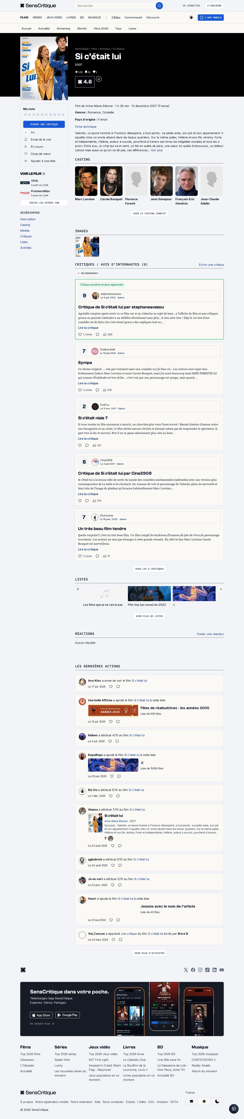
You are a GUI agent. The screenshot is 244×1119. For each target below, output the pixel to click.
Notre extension (81, 1102)
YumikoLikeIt (107, 349)
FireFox (104, 404)
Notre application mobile (51, 1102)
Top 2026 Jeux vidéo (103, 1054)
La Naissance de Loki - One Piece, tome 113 (172, 1067)
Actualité (26, 1071)
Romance (105, 49)
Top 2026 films (30, 1054)
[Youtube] (222, 971)
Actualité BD (165, 1075)
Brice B (183, 933)
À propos (26, 1102)
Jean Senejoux (161, 199)
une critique (129, 933)
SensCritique (82, 49)
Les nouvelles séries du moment (70, 1073)
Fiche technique (85, 126)
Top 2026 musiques (205, 1054)
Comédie (108, 112)
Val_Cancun (96, 933)
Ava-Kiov (94, 680)
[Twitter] (186, 971)
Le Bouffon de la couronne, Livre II (135, 1067)
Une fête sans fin (169, 1059)
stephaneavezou (111, 293)
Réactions (84, 633)
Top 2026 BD (166, 1054)
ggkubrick (95, 859)
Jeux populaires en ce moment (104, 1077)
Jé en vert (95, 879)
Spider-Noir (62, 1059)
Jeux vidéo (99, 1047)
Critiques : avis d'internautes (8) (111, 264)
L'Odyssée (27, 1065)
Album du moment (204, 1071)
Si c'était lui (119, 49)
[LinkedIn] (214, 971)
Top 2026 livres (133, 1054)
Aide (97, 1102)
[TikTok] (207, 971)
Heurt (92, 898)
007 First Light (98, 1059)
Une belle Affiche (100, 700)
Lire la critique (88, 327)
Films (94, 49)
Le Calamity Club (134, 1059)
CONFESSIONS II (204, 1059)
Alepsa (93, 809)
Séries (60, 1047)
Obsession (27, 1059)
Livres (129, 1047)
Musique (200, 1047)
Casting (82, 159)
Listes (81, 579)
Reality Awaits (201, 1065)
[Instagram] (200, 971)
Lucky (58, 1065)
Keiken (93, 735)
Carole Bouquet (111, 199)
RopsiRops (95, 755)
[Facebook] (193, 971)
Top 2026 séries (65, 1054)
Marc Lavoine (84, 199)
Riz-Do (92, 790)
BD (160, 1047)
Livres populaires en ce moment (139, 1077)
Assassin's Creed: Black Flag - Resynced (105, 1067)
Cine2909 (106, 460)
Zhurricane (106, 515)
